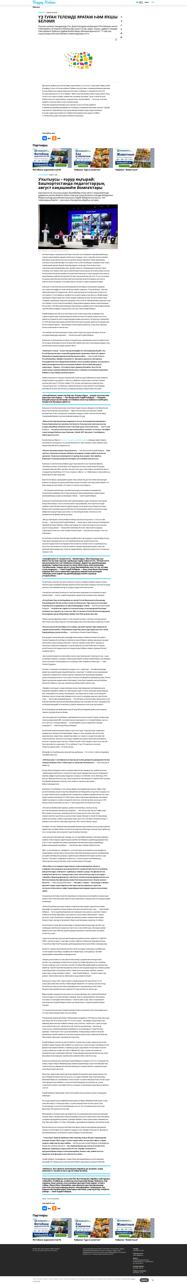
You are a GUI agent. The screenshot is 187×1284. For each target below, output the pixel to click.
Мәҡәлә (36, 7)
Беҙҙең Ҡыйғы (44, 2)
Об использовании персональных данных (45, 1250)
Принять (144, 1280)
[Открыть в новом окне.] (46, 138)
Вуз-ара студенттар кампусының (73, 440)
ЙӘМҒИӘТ (41, 12)
